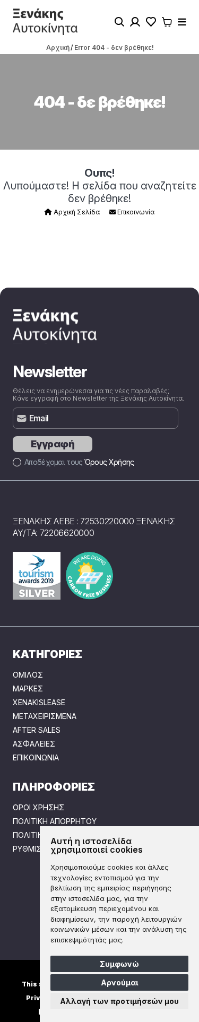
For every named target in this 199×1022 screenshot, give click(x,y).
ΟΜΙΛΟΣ (28, 675)
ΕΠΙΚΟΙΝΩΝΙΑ (36, 757)
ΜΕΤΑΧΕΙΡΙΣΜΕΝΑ (44, 716)
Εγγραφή (52, 443)
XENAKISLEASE (39, 702)
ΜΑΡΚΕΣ (28, 688)
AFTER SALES (36, 730)
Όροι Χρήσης (38, 807)
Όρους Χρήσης (109, 461)
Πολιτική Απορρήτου (55, 821)
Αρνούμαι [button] (119, 982)
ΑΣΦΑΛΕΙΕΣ (34, 744)
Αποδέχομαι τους (79, 461)
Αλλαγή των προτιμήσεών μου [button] (119, 1001)
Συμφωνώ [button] (119, 963)
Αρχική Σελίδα (76, 212)
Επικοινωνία (135, 212)
